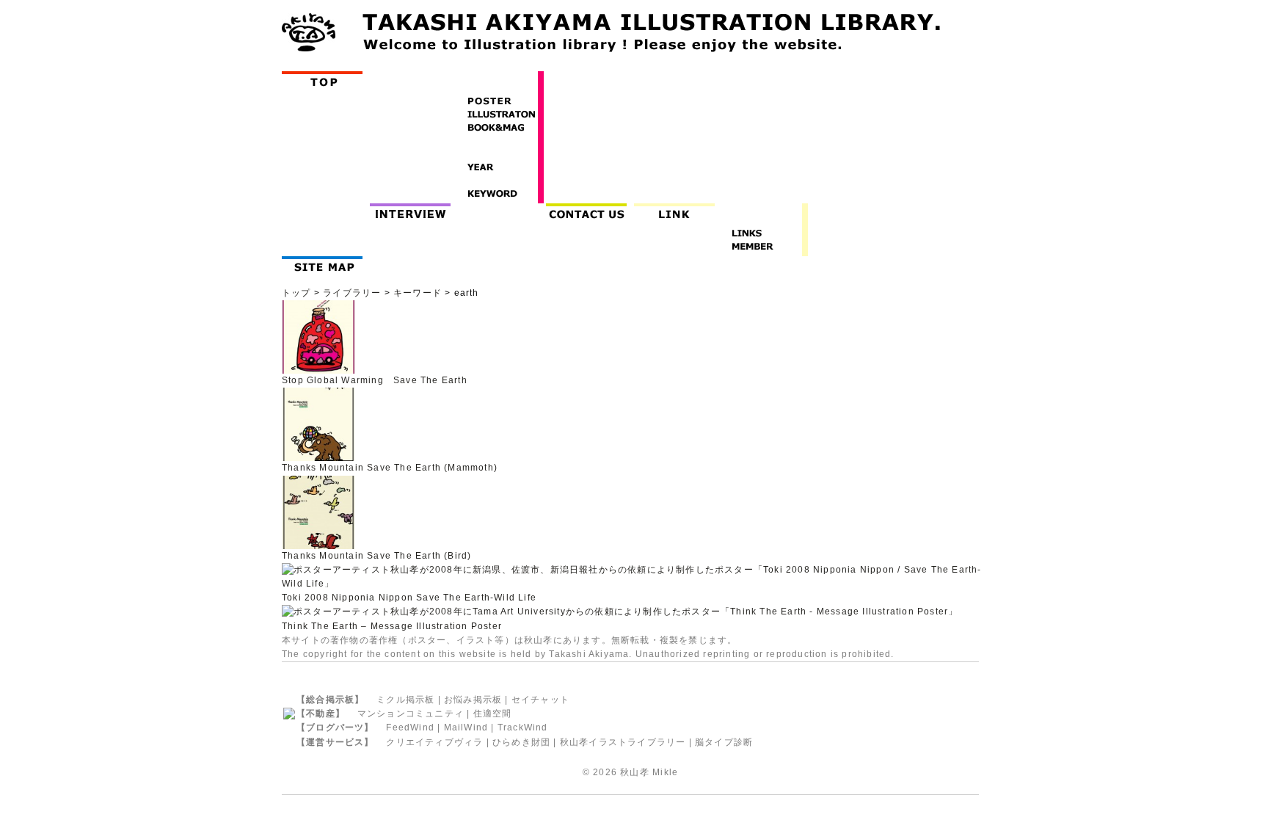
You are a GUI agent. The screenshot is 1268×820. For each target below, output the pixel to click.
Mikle (665, 772)
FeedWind (410, 727)
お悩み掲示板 (473, 699)
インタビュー (413, 211)
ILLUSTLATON (497, 114)
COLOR (497, 180)
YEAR (497, 167)
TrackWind (523, 727)
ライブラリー (352, 293)
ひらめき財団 (521, 742)
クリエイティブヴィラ (434, 742)
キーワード (417, 293)
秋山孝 (634, 772)
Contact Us (589, 211)
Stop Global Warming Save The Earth (374, 380)
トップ (296, 293)
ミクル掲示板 (405, 699)
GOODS (497, 154)
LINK (674, 211)
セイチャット (540, 699)
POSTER (497, 101)
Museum (501, 211)
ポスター (427, 640)
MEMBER (761, 246)
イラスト (475, 640)
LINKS (761, 233)
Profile (325, 211)
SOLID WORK (497, 141)
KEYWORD (497, 193)
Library (410, 79)
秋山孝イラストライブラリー (623, 742)
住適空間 (492, 713)
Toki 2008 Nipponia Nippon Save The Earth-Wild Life (409, 597)
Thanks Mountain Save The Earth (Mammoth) (390, 467)
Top (325, 79)
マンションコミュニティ (410, 713)
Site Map (325, 264)
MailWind (466, 727)
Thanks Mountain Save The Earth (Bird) (376, 556)
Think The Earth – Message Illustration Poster (392, 626)
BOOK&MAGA (497, 127)
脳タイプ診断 (724, 742)
